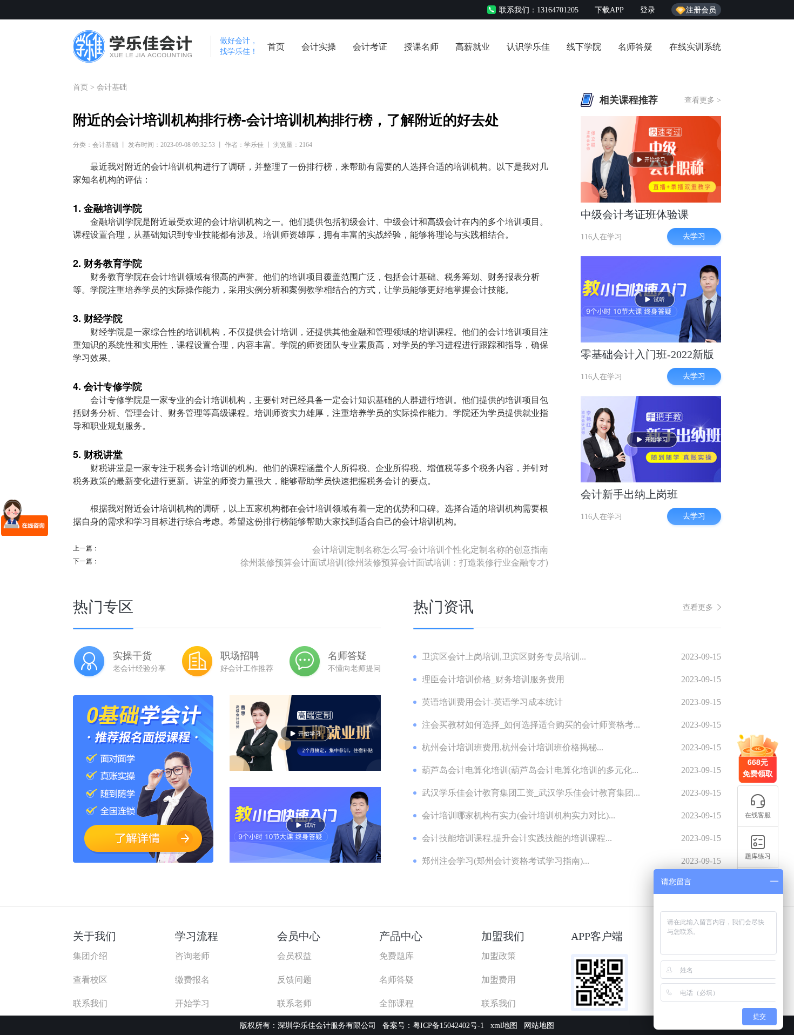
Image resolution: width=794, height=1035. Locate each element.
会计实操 (318, 46)
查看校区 (90, 979)
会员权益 (294, 955)
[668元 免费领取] (757, 738)
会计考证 (370, 46)
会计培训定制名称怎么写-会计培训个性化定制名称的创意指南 (430, 549)
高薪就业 (472, 46)
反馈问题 (294, 979)
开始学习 (192, 1003)
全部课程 (396, 1003)
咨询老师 (192, 955)
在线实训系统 (695, 46)
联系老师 (294, 1003)
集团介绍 (90, 955)
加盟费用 (498, 979)
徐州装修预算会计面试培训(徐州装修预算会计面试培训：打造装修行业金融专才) (394, 562)
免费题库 (396, 955)
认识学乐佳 (528, 46)
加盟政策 (498, 955)
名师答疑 (635, 46)
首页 (276, 46)
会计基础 (112, 87)
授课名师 (421, 46)
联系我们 (90, 1003)
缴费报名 (192, 979)
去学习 (694, 236)
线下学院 (584, 46)
